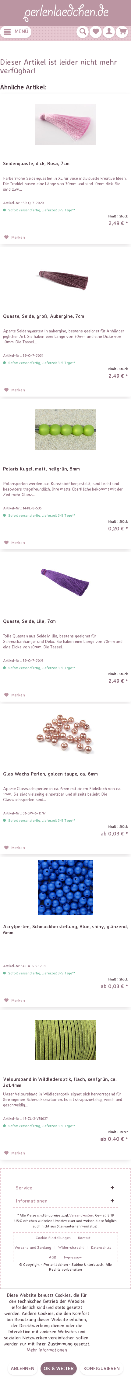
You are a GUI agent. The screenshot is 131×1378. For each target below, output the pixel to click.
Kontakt (84, 1237)
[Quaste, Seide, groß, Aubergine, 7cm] (65, 277)
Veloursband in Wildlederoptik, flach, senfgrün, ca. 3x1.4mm (60, 1082)
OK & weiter (59, 1368)
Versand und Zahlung (33, 1247)
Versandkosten (81, 1215)
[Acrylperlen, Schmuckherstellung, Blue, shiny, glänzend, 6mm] (65, 887)
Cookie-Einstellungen (53, 1237)
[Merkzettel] (96, 32)
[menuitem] (15, 32)
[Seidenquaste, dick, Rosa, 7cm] (65, 124)
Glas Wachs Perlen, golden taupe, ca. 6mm (50, 774)
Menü (21, 31)
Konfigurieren (101, 1368)
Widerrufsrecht (70, 1247)
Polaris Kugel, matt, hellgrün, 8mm (41, 469)
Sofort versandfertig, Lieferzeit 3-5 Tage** (41, 210)
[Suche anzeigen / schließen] (82, 32)
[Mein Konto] (109, 32)
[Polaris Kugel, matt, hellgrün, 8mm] (65, 429)
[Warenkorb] (122, 32)
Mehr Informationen (47, 1350)
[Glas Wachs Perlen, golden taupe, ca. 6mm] (65, 734)
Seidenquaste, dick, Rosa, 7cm (36, 163)
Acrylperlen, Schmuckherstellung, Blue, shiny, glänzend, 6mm (65, 929)
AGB (52, 1257)
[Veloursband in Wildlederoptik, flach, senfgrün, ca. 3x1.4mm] (65, 1040)
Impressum (73, 1257)
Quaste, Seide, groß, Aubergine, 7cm (43, 316)
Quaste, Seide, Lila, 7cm (29, 621)
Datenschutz (101, 1247)
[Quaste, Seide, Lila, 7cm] (65, 582)
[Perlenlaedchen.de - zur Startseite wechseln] (65, 13)
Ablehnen (22, 1368)
